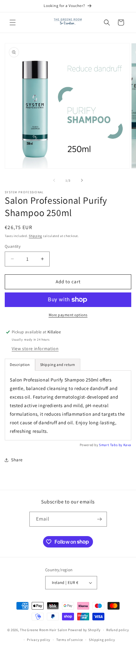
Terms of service (69, 639)
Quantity (13, 246)
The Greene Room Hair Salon (44, 630)
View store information (35, 348)
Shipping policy (102, 639)
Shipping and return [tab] (57, 364)
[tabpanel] (68, 405)
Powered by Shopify (84, 630)
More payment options (68, 314)
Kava (127, 445)
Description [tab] (20, 364)
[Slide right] (82, 180)
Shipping (35, 236)
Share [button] (17, 460)
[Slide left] (54, 180)
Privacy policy (38, 639)
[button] (13, 22)
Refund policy (117, 630)
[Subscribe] (100, 519)
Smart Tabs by (111, 445)
